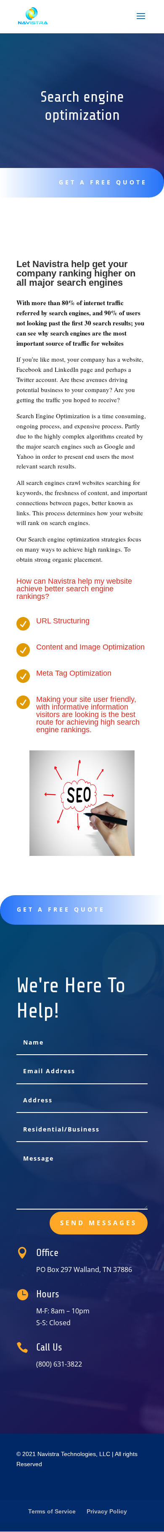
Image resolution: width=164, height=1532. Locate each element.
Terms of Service (52, 1511)
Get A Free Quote (103, 182)
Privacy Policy (107, 1511)
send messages (98, 1222)
